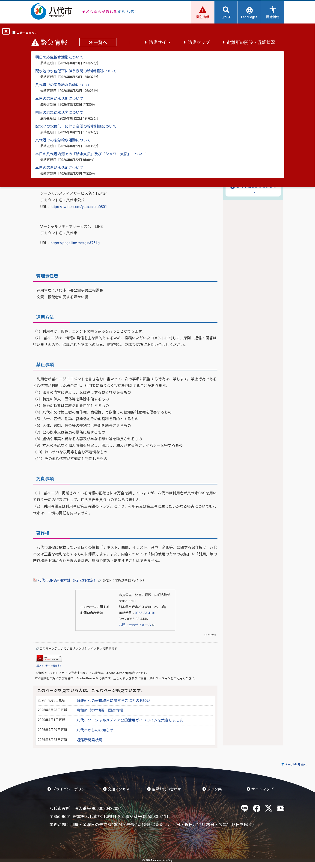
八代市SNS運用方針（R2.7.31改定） (67, 580)
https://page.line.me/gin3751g (75, 243)
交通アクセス (118, 789)
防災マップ (199, 42)
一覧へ (100, 42)
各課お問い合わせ (166, 789)
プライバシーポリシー (70, 789)
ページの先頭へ (296, 764)
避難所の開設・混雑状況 (251, 42)
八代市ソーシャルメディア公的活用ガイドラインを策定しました (130, 720)
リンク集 (214, 789)
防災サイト (160, 42)
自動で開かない (27, 33)
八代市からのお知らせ (95, 730)
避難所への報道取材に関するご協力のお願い (113, 700)
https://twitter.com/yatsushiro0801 (79, 207)
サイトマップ (261, 789)
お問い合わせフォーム (135, 625)
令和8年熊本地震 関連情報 (100, 710)
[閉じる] (6, 33)
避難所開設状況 (89, 740)
